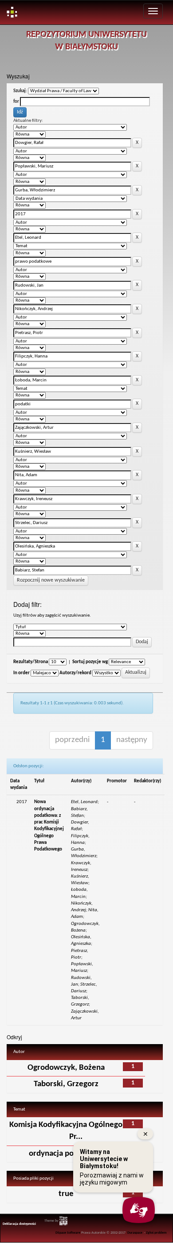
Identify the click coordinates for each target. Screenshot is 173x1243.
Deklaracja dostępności (19, 1224)
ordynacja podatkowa (66, 1154)
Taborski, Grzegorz (66, 1084)
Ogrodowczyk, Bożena (66, 1068)
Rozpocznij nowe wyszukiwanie (51, 580)
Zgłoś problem (156, 1233)
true (66, 1194)
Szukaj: (20, 91)
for (16, 101)
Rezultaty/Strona (30, 662)
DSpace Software (67, 1233)
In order (21, 673)
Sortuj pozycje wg (90, 662)
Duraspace (134, 1233)
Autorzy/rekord (75, 673)
